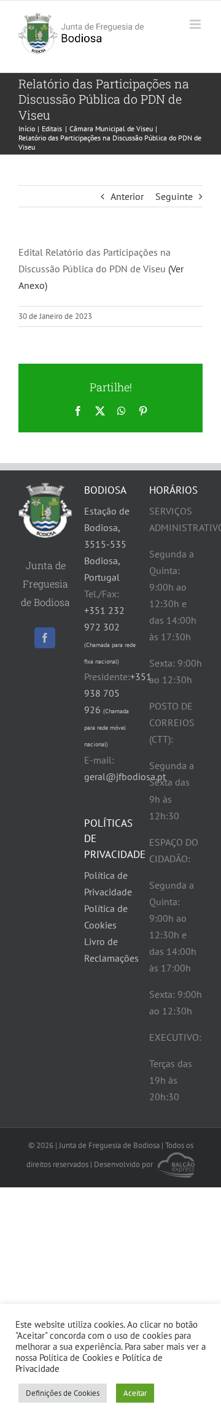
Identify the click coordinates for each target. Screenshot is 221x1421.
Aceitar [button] (135, 1393)
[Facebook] (44, 637)
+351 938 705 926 (118, 709)
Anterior (127, 196)
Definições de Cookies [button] (62, 1393)
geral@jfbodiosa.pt (125, 776)
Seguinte (174, 196)
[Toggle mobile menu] (196, 24)
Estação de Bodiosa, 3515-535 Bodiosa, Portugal (107, 544)
